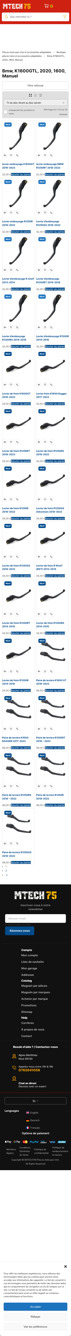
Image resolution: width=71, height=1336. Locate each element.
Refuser (35, 1316)
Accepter (35, 1306)
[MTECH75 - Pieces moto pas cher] (17, 6)
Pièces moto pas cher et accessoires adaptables (26, 52)
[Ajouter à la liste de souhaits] (10, 155)
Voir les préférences (35, 1326)
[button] (65, 1266)
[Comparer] (17, 155)
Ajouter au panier (21, 174)
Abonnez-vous (19, 930)
